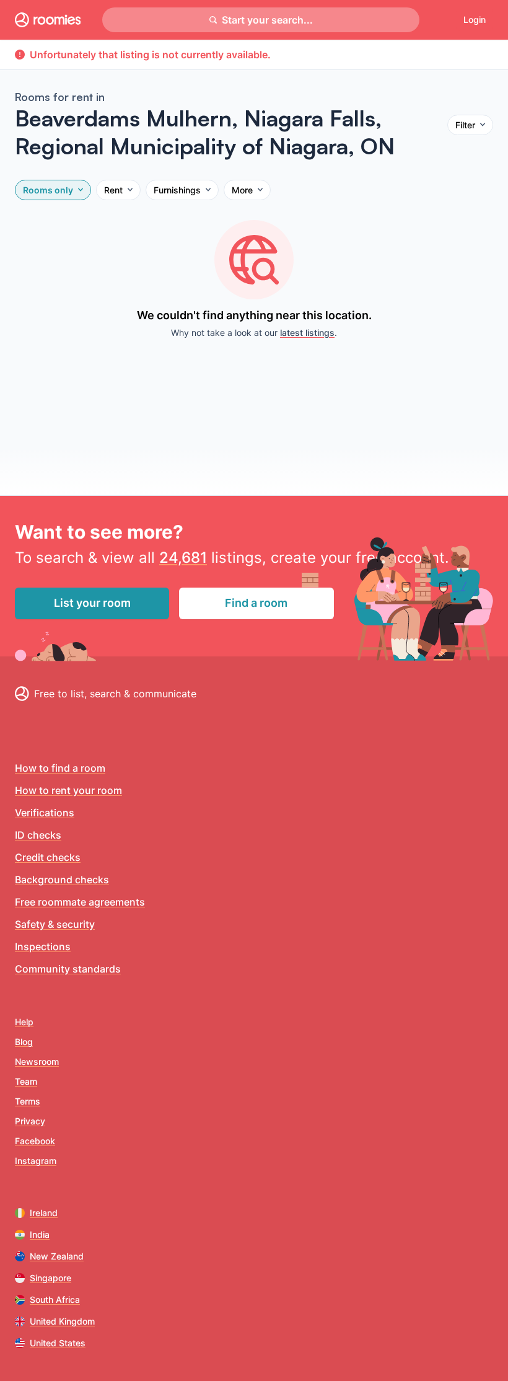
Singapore (50, 1278)
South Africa (55, 1299)
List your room (92, 602)
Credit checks (48, 857)
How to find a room (60, 768)
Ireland (44, 1212)
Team (26, 1081)
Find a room (256, 602)
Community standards (68, 969)
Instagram (35, 1160)
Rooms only (48, 190)
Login (474, 19)
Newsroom (37, 1061)
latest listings (307, 332)
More (242, 190)
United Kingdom (62, 1321)
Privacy (30, 1121)
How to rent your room (68, 790)
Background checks (62, 879)
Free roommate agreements (80, 902)
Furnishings (177, 190)
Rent (113, 190)
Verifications (44, 812)
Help (24, 1022)
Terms (27, 1101)
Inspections (43, 946)
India (40, 1234)
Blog (24, 1041)
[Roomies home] (48, 19)
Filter (465, 125)
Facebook (35, 1141)
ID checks (38, 835)
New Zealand (57, 1256)
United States (57, 1343)
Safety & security (55, 924)
